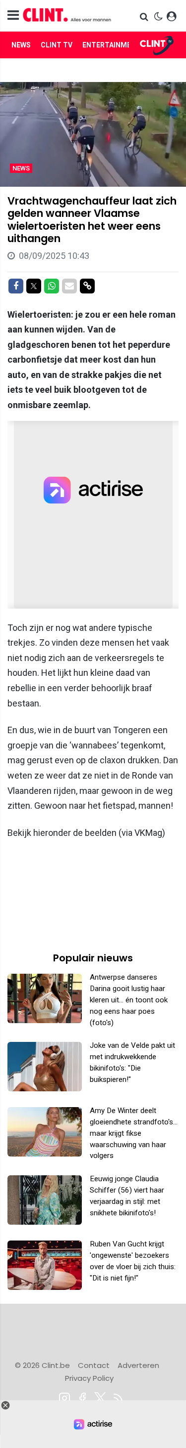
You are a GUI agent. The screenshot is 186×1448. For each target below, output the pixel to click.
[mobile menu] (13, 15)
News (21, 45)
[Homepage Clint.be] (67, 15)
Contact (94, 1365)
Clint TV (56, 45)
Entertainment (111, 45)
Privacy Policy (89, 1378)
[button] (145, 16)
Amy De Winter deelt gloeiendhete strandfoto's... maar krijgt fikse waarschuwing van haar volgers (134, 1133)
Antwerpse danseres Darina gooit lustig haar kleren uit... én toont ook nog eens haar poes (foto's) (129, 1000)
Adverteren (138, 1365)
